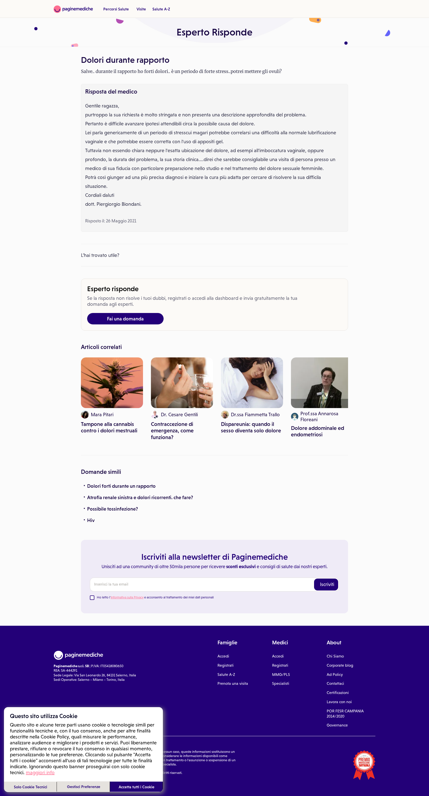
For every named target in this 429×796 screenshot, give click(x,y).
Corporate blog (340, 665)
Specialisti (280, 683)
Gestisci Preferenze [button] (83, 786)
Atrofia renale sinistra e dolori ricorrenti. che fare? (140, 497)
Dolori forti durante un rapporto (121, 486)
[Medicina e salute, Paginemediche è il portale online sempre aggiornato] (73, 9)
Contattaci (335, 683)
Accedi (223, 656)
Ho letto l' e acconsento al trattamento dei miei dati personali (155, 597)
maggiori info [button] (40, 772)
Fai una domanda (125, 318)
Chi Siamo (335, 656)
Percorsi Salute (116, 9)
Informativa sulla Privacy (127, 597)
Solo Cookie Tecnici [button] (30, 787)
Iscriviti (327, 584)
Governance (337, 725)
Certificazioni (338, 693)
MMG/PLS (281, 674)
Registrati (225, 665)
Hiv (91, 520)
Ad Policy (335, 674)
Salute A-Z (161, 9)
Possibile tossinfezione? (112, 509)
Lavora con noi (339, 702)
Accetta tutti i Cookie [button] (136, 787)
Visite (141, 9)
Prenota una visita (232, 683)
